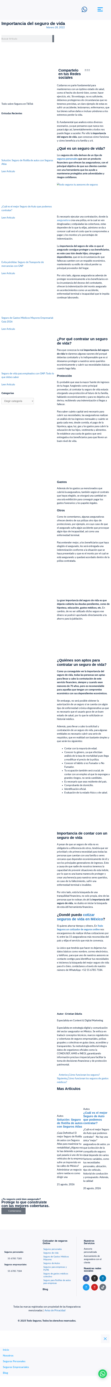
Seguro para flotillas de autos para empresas (57, 1281)
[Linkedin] (102, 1278)
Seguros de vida (50, 1253)
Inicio (6, 1350)
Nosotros (8, 1355)
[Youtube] (94, 1287)
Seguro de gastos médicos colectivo (55, 1275)
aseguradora (63, 220)
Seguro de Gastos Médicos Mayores (56, 1258)
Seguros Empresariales (16, 1367)
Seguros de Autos (51, 1263)
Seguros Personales (14, 1361)
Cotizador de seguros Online (55, 1242)
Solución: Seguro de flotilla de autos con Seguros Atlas (70, 1123)
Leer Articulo (8, 171)
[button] (85, 70)
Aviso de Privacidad (55, 1310)
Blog (45, 1289)
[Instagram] (94, 1278)
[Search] (53, 38)
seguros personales (67, 159)
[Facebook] (86, 1278)
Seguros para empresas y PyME (55, 1268)
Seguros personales (52, 1249)
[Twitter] (86, 1287)
